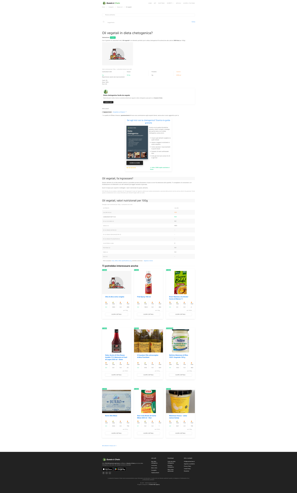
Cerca (193, 22)
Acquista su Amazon (120, 112)
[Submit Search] (103, 21)
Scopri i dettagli (117, 314)
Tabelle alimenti (155, 472)
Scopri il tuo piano (189, 3)
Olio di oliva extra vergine (114, 297)
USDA (116, 260)
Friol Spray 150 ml (144, 297)
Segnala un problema (189, 463)
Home (150, 3)
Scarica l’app (108, 102)
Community (154, 465)
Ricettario (161, 3)
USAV (119, 260)
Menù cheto (154, 467)
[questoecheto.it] (111, 3)
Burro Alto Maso (111, 416)
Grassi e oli (119, 7)
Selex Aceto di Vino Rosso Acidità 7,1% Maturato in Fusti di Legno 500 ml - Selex (116, 357)
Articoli (178, 3)
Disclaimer (186, 471)
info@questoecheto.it (189, 461)
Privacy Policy (187, 466)
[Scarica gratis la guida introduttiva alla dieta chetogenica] (137, 142)
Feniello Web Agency (154, 484)
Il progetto (153, 470)
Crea (113, 260)
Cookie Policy (187, 468)
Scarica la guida (135, 163)
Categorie (111, 7)
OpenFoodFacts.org (127, 260)
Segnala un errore (148, 260)
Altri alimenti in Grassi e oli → (109, 445)
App (155, 3)
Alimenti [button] (169, 3)
